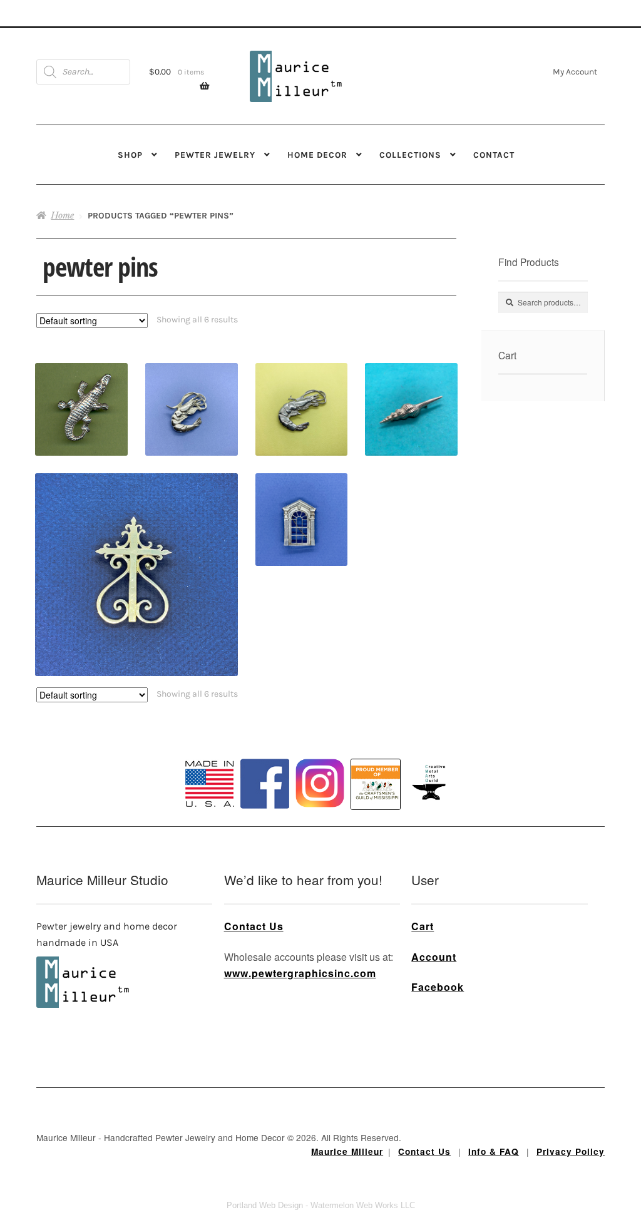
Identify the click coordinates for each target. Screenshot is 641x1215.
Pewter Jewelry (215, 155)
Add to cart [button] (81, 391)
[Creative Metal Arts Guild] (431, 783)
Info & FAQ (493, 1151)
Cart (422, 926)
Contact (494, 155)
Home (62, 215)
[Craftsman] (376, 784)
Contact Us (254, 926)
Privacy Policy (570, 1151)
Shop (130, 155)
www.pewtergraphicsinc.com (300, 973)
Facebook (437, 987)
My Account (575, 71)
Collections (410, 155)
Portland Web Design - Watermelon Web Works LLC (321, 1205)
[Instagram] (319, 783)
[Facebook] (264, 784)
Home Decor (317, 155)
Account (433, 957)
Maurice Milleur (347, 1151)
